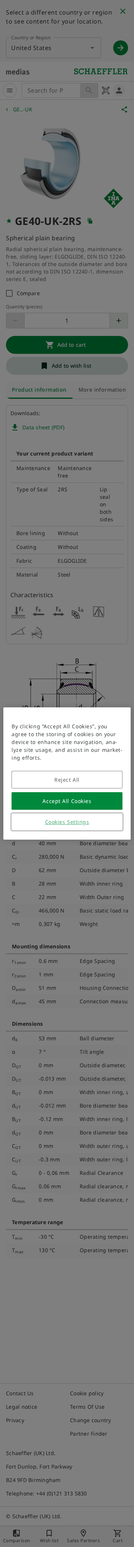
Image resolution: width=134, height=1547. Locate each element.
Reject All (67, 779)
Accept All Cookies (66, 801)
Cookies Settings (67, 821)
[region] (67, 773)
